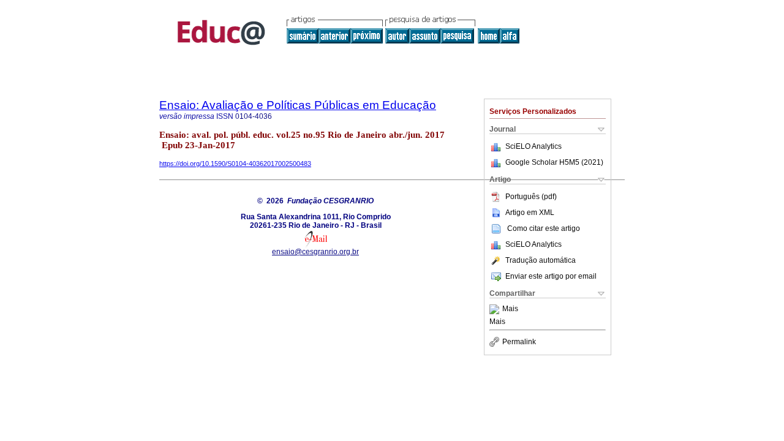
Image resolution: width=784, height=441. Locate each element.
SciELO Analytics (533, 146)
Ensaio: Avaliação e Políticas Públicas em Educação (297, 105)
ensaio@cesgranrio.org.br (315, 251)
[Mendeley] (495, 309)
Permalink (519, 341)
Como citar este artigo (543, 228)
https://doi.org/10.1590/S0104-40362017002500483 (235, 163)
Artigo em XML (529, 212)
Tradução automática (540, 260)
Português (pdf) (531, 196)
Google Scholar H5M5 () (554, 162)
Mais (510, 309)
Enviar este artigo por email (551, 276)
